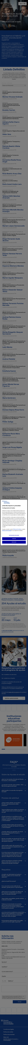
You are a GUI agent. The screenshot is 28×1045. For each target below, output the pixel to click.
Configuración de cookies (14, 535)
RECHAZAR (14, 542)
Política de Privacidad (6, 530)
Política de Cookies (17, 529)
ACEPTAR (14, 538)
